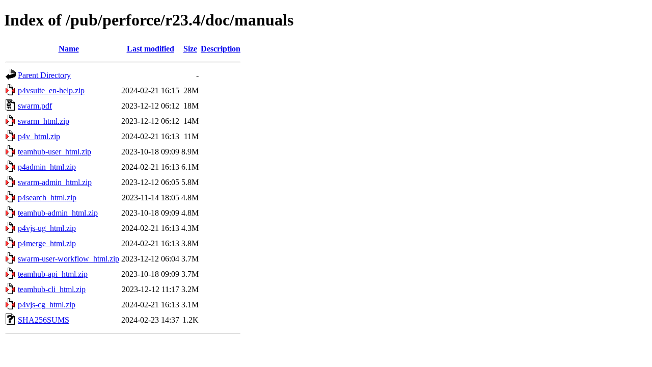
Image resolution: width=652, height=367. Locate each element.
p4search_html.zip (47, 197)
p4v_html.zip (39, 136)
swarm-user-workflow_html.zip (68, 258)
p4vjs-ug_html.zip (47, 228)
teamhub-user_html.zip (54, 151)
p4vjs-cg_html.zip (46, 304)
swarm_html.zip (43, 121)
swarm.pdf (35, 105)
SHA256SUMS (43, 320)
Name (69, 48)
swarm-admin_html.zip (55, 182)
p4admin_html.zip (47, 167)
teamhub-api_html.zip (53, 274)
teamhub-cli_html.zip (52, 289)
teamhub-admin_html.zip (58, 212)
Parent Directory (44, 75)
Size (190, 48)
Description (220, 48)
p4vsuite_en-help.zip (51, 90)
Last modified (150, 48)
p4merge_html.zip (47, 243)
